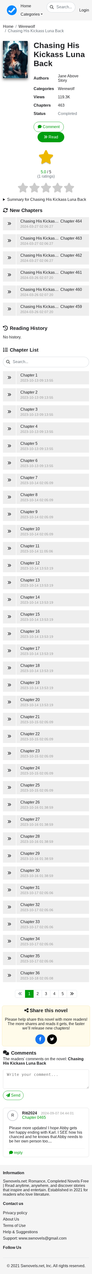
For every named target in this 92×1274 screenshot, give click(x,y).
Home (26, 6)
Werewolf (26, 26)
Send (15, 1095)
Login (84, 10)
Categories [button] (30, 14)
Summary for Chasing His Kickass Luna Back (46, 199)
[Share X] (52, 1039)
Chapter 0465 (34, 1117)
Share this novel (49, 1010)
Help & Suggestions (20, 1232)
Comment (51, 127)
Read (53, 137)
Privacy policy (15, 1213)
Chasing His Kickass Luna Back (36, 31)
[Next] (72, 994)
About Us (11, 1219)
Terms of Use (14, 1225)
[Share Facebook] (40, 1039)
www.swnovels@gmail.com (42, 1238)
